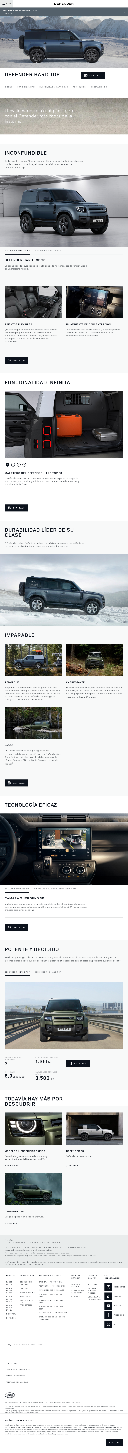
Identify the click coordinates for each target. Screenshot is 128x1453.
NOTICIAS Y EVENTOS (76, 1285)
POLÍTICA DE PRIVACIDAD (17, 1382)
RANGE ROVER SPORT (9, 1290)
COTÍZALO (95, 75)
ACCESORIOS (25, 1296)
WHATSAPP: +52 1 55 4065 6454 (51, 1301)
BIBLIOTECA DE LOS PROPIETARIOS (26, 1302)
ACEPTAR (114, 1442)
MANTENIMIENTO (27, 1292)
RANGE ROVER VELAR (9, 1299)
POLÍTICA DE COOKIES (15, 1376)
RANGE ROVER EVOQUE (10, 1307)
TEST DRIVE (93, 1284)
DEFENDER (11, 1318)
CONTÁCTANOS (12, 1363)
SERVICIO (24, 1288)
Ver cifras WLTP (11, 1240)
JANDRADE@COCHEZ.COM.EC (51, 1290)
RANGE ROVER (9, 1283)
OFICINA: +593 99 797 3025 (51, 1282)
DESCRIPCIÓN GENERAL (26, 1283)
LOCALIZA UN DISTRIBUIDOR (94, 1298)
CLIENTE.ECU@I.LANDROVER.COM (53, 1313)
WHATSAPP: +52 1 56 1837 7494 (51, 1295)
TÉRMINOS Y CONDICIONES (18, 1369)
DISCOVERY (11, 1314)
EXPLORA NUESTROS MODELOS (93, 1290)
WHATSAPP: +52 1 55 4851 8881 (51, 1307)
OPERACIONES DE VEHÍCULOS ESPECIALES (52, 1318)
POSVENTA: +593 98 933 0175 (52, 1286)
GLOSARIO (75, 1297)
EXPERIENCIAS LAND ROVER (77, 1291)
